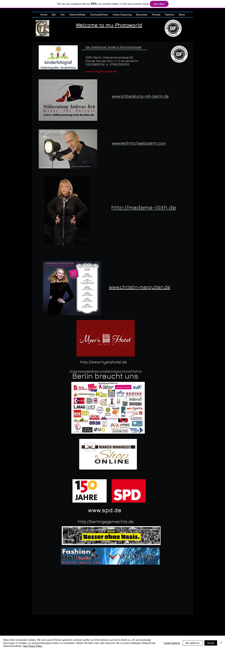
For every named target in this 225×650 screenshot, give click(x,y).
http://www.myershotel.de (103, 362)
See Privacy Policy (32, 646)
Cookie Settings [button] (172, 643)
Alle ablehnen (192, 643)
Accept (210, 643)
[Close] (221, 642)
